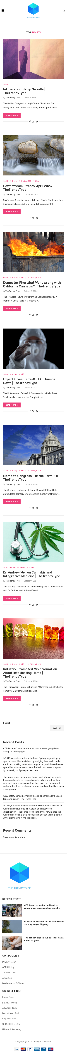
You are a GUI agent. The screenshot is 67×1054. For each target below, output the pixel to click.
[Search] (63, 11)
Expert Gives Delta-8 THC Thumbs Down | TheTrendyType (29, 381)
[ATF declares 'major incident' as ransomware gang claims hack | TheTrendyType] (12, 910)
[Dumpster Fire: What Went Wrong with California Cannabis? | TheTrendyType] (33, 252)
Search (6, 723)
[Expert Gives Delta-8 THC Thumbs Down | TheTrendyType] (33, 349)
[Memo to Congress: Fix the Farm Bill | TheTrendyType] (33, 445)
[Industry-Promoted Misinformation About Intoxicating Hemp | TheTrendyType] (33, 638)
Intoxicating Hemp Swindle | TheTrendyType (24, 91)
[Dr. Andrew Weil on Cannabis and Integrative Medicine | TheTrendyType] (33, 542)
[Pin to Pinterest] (37, 121)
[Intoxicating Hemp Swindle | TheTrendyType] (33, 59)
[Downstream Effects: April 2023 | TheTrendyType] (33, 155)
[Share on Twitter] (33, 121)
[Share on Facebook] (30, 121)
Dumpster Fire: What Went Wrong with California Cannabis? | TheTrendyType (32, 284)
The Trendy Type (12, 98)
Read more (10, 115)
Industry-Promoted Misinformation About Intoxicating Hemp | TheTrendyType (30, 672)
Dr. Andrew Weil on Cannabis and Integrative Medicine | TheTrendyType (31, 574)
